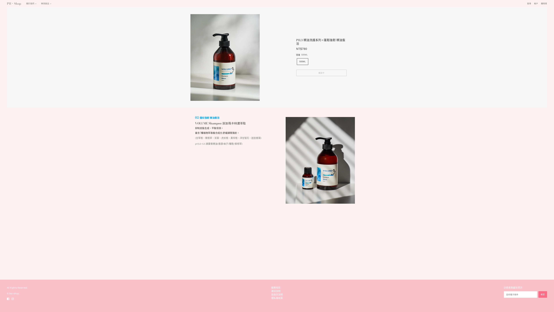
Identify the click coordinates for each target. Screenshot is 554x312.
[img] (8, 299)
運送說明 (275, 291)
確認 (543, 294)
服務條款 (275, 287)
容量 (298, 55)
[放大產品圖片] (232, 57)
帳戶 (536, 3)
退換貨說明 (277, 294)
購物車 (544, 3)
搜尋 (529, 3)
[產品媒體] (320, 160)
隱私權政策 (277, 298)
